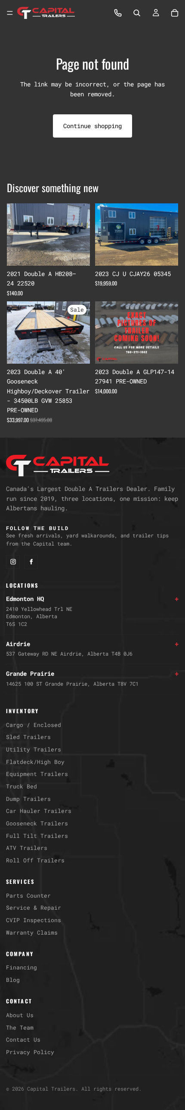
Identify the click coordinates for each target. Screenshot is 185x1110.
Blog (13, 980)
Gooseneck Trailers (37, 823)
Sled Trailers (28, 737)
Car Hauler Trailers (38, 811)
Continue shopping (92, 126)
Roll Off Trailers (35, 860)
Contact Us (23, 1039)
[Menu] (10, 13)
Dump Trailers (28, 799)
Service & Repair (33, 907)
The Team (20, 1027)
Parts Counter (28, 895)
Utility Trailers (33, 749)
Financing (21, 967)
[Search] (136, 12)
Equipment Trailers (37, 774)
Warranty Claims (32, 932)
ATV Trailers (26, 848)
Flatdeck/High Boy (35, 762)
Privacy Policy (30, 1052)
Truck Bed (21, 786)
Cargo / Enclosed (33, 725)
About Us (20, 1015)
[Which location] (117, 12)
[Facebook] (31, 562)
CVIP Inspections (33, 920)
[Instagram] (13, 562)
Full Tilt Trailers (37, 836)
